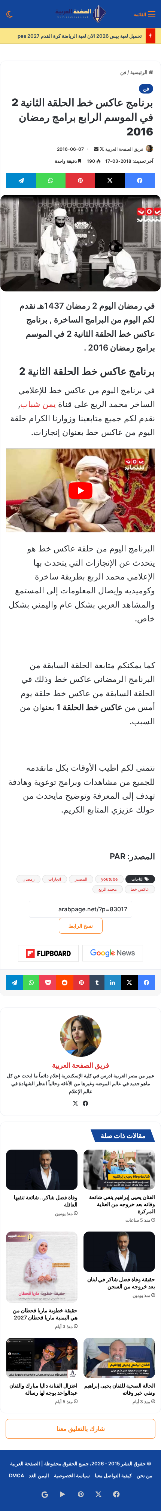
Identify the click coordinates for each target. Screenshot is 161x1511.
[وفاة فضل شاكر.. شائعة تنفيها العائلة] (42, 1170)
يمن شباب (38, 404)
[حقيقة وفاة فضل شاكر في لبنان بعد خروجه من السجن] (119, 1252)
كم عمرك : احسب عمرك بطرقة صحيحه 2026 (92, 36)
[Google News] (112, 953)
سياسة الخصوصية (72, 1475)
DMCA (16, 1475)
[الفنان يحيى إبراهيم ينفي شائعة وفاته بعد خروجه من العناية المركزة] (119, 1170)
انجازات (54, 879)
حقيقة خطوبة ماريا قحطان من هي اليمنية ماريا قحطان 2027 (45, 1314)
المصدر (81, 879)
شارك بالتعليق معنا (81, 1428)
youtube (109, 879)
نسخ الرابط (81, 926)
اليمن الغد (39, 1475)
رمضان (28, 879)
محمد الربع (107, 889)
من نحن (144, 1475)
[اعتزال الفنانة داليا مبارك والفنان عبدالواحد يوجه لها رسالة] (42, 1358)
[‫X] (75, 1103)
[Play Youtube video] (80, 490)
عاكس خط (140, 889)
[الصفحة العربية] (80, 14)
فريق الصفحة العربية (124, 149)
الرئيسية (139, 72)
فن (123, 72)
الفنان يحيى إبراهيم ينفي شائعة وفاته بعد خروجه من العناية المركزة (122, 1204)
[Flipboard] (48, 953)
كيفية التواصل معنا (113, 1475)
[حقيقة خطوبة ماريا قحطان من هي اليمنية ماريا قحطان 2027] (42, 1267)
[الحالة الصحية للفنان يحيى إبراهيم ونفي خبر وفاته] (119, 1358)
